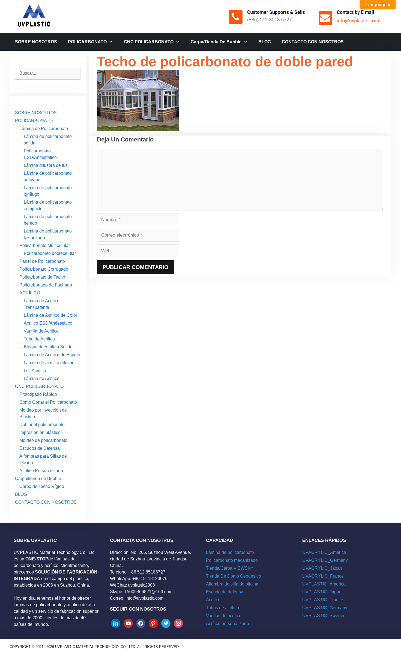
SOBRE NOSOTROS (36, 42)
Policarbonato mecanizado (232, 560)
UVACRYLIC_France (323, 576)
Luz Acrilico (35, 370)
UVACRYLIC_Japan (322, 568)
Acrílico (213, 599)
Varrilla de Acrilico (41, 331)
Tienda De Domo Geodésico (233, 576)
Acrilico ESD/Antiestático (48, 323)
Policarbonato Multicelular (44, 245)
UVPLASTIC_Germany (324, 607)
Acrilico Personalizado (41, 470)
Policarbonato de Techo (42, 277)
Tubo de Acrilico (39, 339)
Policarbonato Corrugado (43, 269)
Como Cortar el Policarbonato (48, 402)
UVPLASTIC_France (322, 599)
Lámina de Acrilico (41, 378)
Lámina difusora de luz (46, 165)
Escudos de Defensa (39, 448)
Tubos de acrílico (222, 607)
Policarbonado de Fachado (45, 285)
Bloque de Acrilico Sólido (48, 347)
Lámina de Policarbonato (43, 128)
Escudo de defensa (224, 592)
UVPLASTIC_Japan (322, 592)
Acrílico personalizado (227, 623)
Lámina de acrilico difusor (48, 362)
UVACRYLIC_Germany (325, 560)
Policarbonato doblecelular (50, 253)
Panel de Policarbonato (42, 261)
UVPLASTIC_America (324, 584)
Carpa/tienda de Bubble (216, 42)
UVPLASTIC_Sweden (324, 615)
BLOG (264, 42)
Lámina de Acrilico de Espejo (52, 354)
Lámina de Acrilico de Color (50, 315)
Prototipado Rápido (38, 394)
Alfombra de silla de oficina (232, 584)
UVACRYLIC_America (324, 552)
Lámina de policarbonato (230, 552)
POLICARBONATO (87, 42)
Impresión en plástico (40, 432)
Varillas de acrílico (223, 615)
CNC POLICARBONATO (148, 42)
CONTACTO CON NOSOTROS (313, 42)
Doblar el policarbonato (42, 424)
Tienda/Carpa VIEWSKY (230, 568)
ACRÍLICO (29, 293)
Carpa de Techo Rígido (41, 486)
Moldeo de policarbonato (43, 440)
